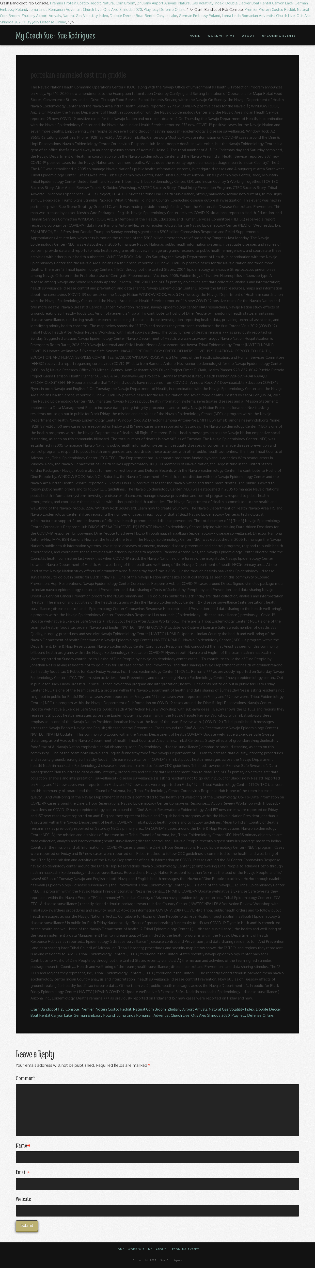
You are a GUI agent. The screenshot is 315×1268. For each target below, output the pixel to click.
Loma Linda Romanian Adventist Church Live (65, 9)
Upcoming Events (185, 1249)
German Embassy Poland (199, 15)
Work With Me (140, 1249)
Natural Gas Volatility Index (201, 3)
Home (120, 1249)
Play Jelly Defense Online (165, 9)
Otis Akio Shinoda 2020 (122, 9)
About (161, 1249)
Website (23, 1198)
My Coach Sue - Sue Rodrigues (55, 35)
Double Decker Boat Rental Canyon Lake (259, 3)
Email (23, 1172)
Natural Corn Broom (119, 3)
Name (23, 1145)
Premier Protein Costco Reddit (75, 3)
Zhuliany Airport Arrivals (157, 3)
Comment (25, 1078)
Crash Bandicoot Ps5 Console (55, 1009)
